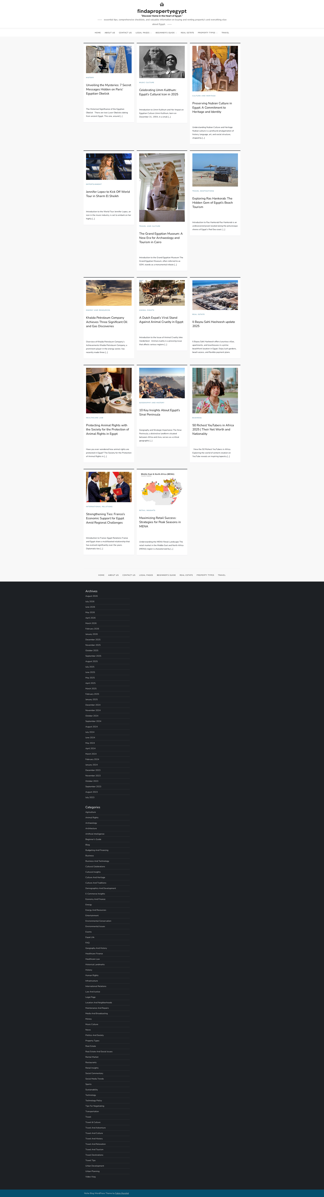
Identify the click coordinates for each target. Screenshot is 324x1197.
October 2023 (91, 781)
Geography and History (151, 403)
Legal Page (90, 997)
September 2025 (93, 656)
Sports (88, 1084)
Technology (90, 1095)
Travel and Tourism (94, 1149)
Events (88, 931)
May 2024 (90, 743)
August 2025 (91, 661)
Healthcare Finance (94, 953)
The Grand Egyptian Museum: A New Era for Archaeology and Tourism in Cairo (161, 238)
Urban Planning (92, 1171)
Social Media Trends (94, 1078)
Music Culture (146, 83)
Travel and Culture (149, 226)
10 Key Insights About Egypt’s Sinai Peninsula (159, 412)
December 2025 (92, 639)
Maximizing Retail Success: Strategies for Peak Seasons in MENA (160, 522)
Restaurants (91, 1062)
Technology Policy (93, 1100)
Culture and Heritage (204, 96)
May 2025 (90, 677)
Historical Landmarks (95, 964)
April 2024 (90, 748)
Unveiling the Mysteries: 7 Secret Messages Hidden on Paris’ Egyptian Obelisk (108, 89)
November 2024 (93, 710)
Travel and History (94, 1138)
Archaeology (91, 823)
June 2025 (90, 672)
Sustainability (91, 1089)
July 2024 (89, 732)
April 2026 (90, 617)
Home (98, 33)
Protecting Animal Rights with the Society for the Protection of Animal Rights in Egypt (107, 429)
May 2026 (90, 612)
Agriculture (90, 812)
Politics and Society (94, 1035)
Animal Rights (146, 310)
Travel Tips (90, 1160)
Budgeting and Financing (96, 850)
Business (197, 418)
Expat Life (89, 937)
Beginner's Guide (93, 839)
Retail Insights (147, 510)
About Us (110, 33)
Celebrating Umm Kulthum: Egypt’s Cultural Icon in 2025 (158, 92)
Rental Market (91, 1057)
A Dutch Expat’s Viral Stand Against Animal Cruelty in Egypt (161, 320)
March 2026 (91, 623)
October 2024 (91, 715)
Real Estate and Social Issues (99, 1051)
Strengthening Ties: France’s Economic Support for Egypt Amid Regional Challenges (105, 518)
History (90, 78)
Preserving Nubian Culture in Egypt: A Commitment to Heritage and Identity (212, 107)
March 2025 (91, 688)
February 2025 (92, 694)
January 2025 (91, 699)
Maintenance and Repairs (97, 1008)
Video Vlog (90, 1176)
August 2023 (91, 792)
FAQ (87, 942)
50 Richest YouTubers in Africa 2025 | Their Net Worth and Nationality (213, 429)
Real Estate (187, 33)
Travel (225, 33)
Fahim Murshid (122, 1193)
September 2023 (93, 786)
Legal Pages (143, 33)
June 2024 (90, 737)
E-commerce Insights (95, 893)
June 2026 (90, 607)
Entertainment (94, 184)
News (88, 1029)
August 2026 (91, 596)
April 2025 (90, 683)
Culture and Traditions (95, 882)
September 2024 (93, 721)
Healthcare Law (94, 418)
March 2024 (91, 754)
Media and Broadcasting (96, 1013)
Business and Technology (97, 861)
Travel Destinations (203, 191)
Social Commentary (94, 1073)
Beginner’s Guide (165, 33)
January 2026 (91, 634)
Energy (88, 904)
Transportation (92, 1111)
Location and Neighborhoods (98, 1002)
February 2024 (92, 759)
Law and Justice (92, 991)
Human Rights (91, 975)
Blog (87, 844)
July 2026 (89, 601)
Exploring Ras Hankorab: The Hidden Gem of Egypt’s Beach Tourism (212, 202)
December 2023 (92, 770)
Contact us (125, 33)
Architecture (91, 828)
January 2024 (91, 764)
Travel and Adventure (95, 1127)
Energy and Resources (98, 310)
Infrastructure (91, 980)
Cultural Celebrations (95, 866)
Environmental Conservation (98, 921)
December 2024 (92, 705)
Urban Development (94, 1165)
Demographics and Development (100, 888)
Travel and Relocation (95, 1144)
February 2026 (92, 628)
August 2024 (91, 726)
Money (88, 1019)
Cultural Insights (93, 872)
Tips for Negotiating (94, 1106)
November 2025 (93, 645)
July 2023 (89, 797)
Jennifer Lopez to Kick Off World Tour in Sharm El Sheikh (108, 194)
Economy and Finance (95, 899)
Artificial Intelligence (94, 834)
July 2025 (89, 666)
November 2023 (93, 775)
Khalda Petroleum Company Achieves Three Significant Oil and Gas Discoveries (106, 322)
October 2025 (91, 650)
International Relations (99, 507)
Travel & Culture (92, 1122)
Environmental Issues (95, 926)
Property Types (206, 33)
